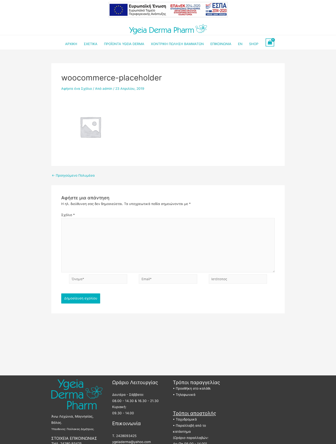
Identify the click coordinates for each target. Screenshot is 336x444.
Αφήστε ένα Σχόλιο (76, 89)
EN (240, 44)
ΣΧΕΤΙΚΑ (90, 44)
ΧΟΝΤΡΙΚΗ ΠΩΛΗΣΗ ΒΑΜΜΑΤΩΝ (177, 44)
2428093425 (126, 436)
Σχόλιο (68, 215)
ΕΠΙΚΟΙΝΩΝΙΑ (220, 44)
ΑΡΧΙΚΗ (71, 44)
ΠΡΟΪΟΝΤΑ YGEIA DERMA (124, 44)
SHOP (253, 44)
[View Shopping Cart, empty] (270, 42)
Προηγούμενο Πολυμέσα (73, 175)
